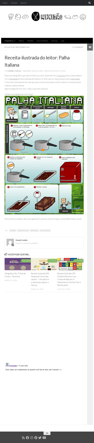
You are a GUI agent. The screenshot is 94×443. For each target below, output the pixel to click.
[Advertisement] (47, 28)
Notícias (54, 41)
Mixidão (30, 41)
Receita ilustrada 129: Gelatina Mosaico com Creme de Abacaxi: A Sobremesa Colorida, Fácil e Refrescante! (69, 279)
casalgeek (13, 230)
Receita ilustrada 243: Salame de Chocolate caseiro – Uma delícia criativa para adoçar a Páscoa (40, 279)
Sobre (5, 3)
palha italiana (34, 230)
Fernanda (14, 79)
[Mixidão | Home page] (47, 16)
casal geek (75, 79)
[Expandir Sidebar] (90, 47)
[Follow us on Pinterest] (35, 437)
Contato (14, 3)
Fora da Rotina (42, 41)
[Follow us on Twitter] (39, 437)
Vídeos (21, 41)
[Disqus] (44, 328)
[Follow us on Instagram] (31, 437)
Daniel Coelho (14, 71)
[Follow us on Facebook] (27, 437)
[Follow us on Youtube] (44, 437)
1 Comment (78, 47)
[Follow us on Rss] (23, 437)
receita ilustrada (45, 230)
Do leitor (9, 47)
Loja (62, 41)
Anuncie (24, 3)
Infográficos (9, 41)
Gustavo (61, 75)
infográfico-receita (23, 230)
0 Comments (26, 261)
